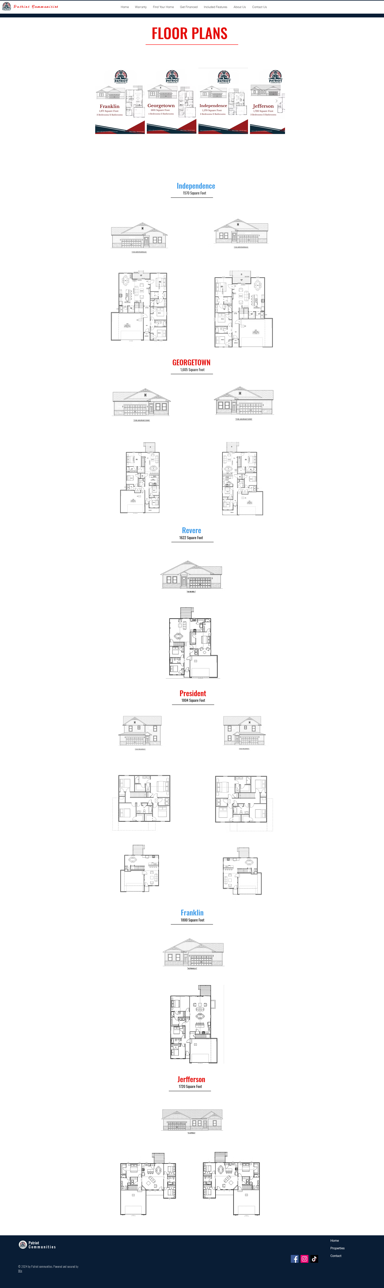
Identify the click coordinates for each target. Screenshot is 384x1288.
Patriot (34, 1242)
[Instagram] (304, 1259)
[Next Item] (276, 101)
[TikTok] (314, 1259)
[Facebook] (295, 1259)
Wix (20, 1271)
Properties (337, 1248)
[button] (163, 7)
